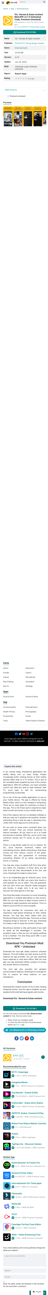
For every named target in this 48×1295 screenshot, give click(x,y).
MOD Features (11, 90)
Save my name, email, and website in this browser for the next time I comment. (23, 1285)
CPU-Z (18, 1025)
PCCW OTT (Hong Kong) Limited (33, 27)
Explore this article (13, 766)
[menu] (3, 2)
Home (5, 9)
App (12, 9)
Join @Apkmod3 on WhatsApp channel (27, 1030)
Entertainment (23, 9)
